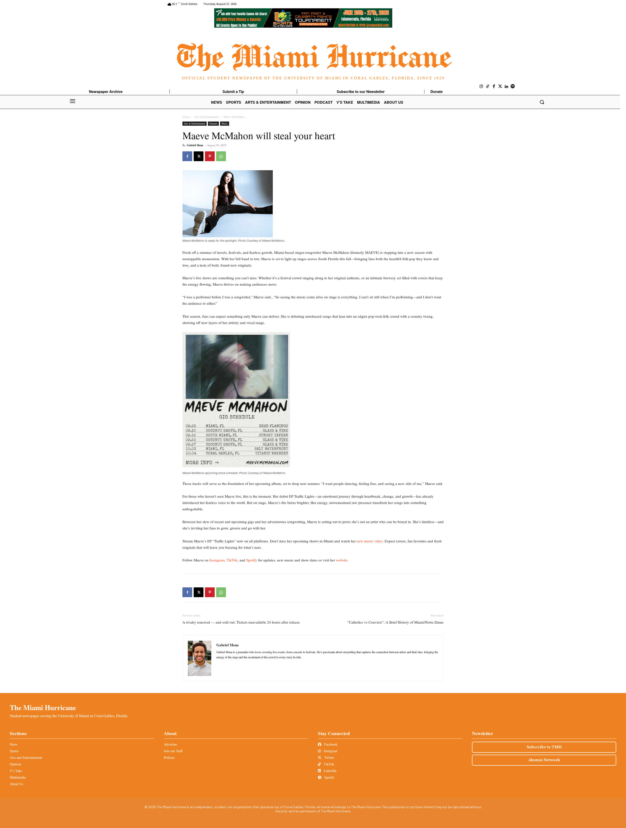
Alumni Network (544, 760)
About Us (16, 784)
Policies (169, 757)
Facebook (330, 744)
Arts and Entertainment (26, 757)
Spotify (251, 560)
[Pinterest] (210, 156)
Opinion (15, 764)
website (341, 560)
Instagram (217, 560)
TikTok (232, 560)
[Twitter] (500, 86)
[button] (542, 102)
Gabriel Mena (195, 145)
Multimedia (18, 777)
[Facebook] (494, 86)
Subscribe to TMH (544, 747)
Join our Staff (173, 751)
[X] (198, 156)
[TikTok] (488, 86)
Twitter (328, 757)
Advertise (170, 744)
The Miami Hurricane (43, 707)
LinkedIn (329, 770)
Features (213, 123)
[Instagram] (481, 86)
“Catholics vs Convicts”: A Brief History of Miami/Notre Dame (395, 622)
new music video (370, 540)
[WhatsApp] (221, 156)
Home (186, 117)
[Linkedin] (506, 86)
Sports (14, 751)
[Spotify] (513, 86)
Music (225, 123)
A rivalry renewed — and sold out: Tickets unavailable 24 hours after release (241, 622)
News (13, 744)
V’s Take (16, 770)
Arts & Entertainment (206, 117)
